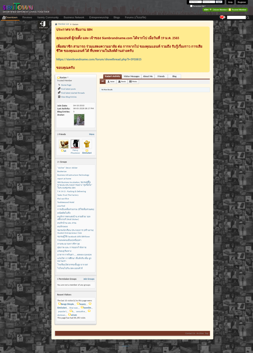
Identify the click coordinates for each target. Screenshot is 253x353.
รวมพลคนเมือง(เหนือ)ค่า (69, 240)
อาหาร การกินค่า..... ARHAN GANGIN (74, 255)
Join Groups (88, 279)
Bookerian (62, 171)
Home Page (66, 85)
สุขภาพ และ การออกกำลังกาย (71, 247)
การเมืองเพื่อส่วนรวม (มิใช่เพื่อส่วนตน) (75, 209)
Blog (174, 76)
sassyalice (80, 311)
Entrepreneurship (99, 17)
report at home (64, 179)
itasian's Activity (112, 76)
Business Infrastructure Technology (73, 175)
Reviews (27, 17)
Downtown (11, 17)
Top (206, 333)
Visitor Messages (131, 76)
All (103, 81)
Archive (200, 333)
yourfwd (61, 206)
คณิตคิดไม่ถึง (63, 213)
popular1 (62, 311)
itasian (112, 81)
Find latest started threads (73, 93)
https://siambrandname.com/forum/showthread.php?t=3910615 (98, 59)
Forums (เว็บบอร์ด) (135, 17)
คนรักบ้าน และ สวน (66, 223)
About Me (148, 76)
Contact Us (190, 333)
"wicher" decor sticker (67, 168)
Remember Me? (198, 6)
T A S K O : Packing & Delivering (71, 191)
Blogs (117, 17)
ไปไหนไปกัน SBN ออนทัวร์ (70, 268)
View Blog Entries (69, 97)
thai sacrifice (63, 199)
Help (230, 2)
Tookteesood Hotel (65, 202)
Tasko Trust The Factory (67, 195)
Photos (134, 81)
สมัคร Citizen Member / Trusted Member (225, 10)
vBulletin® (126, 346)
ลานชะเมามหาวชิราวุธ (68, 244)
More (91, 134)
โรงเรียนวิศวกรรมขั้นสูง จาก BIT (72, 265)
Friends (161, 76)
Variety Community (48, 17)
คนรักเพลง (62, 227)
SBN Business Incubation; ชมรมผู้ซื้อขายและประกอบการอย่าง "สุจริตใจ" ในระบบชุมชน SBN (74, 185)
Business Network (74, 17)
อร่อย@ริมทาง (64, 251)
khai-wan (74, 308)
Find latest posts (68, 89)
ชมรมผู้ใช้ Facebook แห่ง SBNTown (73, 237)
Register (242, 2)
